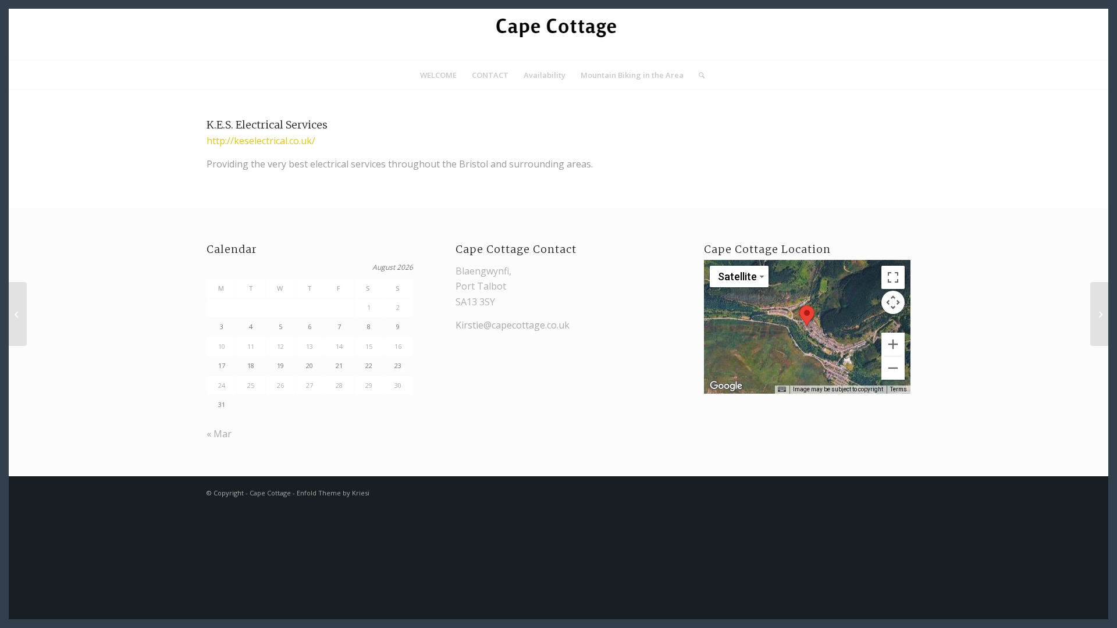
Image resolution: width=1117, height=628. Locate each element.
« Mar (219, 433)
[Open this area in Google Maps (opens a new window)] (726, 386)
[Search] (698, 75)
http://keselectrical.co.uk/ (261, 140)
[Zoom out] (893, 368)
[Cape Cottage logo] (558, 34)
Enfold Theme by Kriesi (333, 492)
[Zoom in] (893, 344)
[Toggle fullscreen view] (893, 277)
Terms (898, 389)
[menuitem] (438, 75)
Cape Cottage (270, 492)
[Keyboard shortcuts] (782, 390)
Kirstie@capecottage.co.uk (513, 325)
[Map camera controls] (893, 302)
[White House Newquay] (1099, 314)
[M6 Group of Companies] (18, 314)
